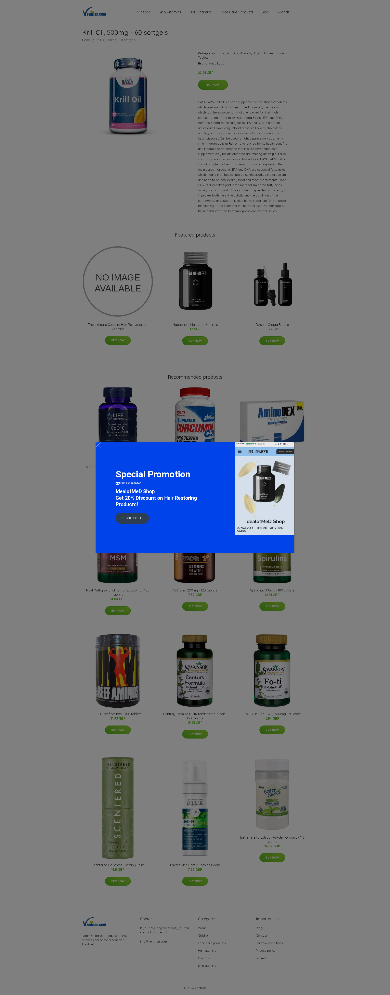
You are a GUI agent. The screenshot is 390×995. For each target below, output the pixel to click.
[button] (132, 518)
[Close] (98, 445)
